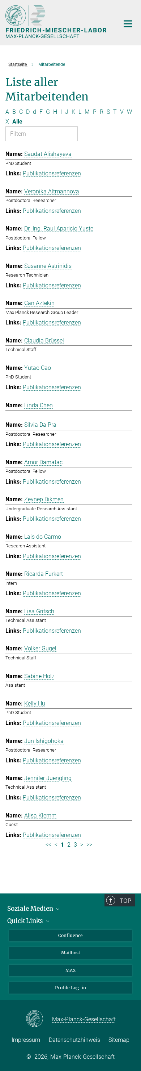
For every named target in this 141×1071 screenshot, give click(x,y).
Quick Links (25, 920)
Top (125, 900)
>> (89, 844)
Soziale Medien (31, 908)
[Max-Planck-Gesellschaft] (39, 1019)
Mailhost (70, 952)
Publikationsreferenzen (52, 173)
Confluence (70, 935)
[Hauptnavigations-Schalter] (128, 24)
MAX (70, 970)
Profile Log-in (70, 987)
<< (48, 844)
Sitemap (118, 1039)
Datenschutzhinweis (74, 1039)
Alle (17, 121)
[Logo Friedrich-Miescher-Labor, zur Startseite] (56, 21)
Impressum (26, 1039)
